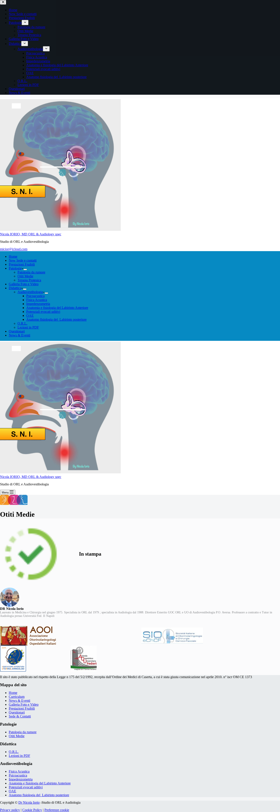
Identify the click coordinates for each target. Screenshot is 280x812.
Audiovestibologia (30, 292)
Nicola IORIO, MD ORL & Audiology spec (30, 234)
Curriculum (16, 696)
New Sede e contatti (23, 260)
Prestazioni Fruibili (22, 264)
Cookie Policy (32, 810)
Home (13, 256)
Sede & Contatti (20, 716)
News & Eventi (19, 335)
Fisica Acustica (36, 300)
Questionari (17, 331)
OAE (30, 315)
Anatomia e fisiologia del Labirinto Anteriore (57, 308)
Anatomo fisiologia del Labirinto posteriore (56, 319)
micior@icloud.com (13, 249)
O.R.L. (22, 323)
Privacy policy (10, 810)
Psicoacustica (35, 296)
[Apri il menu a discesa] (25, 269)
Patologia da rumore (31, 272)
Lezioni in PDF (28, 327)
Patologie (15, 268)
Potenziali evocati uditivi (43, 311)
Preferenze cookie (56, 810)
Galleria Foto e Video (23, 284)
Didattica (15, 288)
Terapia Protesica (29, 280)
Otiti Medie (25, 276)
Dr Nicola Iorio (29, 802)
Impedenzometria (38, 304)
